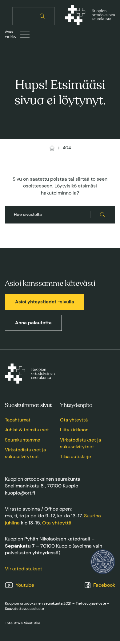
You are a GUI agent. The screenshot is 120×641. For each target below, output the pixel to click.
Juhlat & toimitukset (27, 430)
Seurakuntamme (22, 440)
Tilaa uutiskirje (75, 457)
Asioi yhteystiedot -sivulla (44, 302)
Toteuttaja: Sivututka (22, 623)
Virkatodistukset (23, 568)
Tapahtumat (17, 420)
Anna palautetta (33, 323)
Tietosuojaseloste (91, 603)
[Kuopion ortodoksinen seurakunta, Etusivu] (90, 16)
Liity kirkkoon (74, 430)
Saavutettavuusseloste (24, 608)
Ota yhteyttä (74, 420)
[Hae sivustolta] (42, 16)
